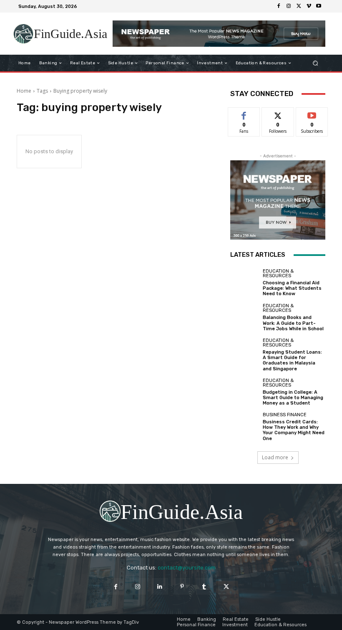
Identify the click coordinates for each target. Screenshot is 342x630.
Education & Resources (278, 273)
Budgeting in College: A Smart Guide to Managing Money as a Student (293, 398)
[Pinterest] (182, 586)
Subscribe (312, 114)
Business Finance (285, 414)
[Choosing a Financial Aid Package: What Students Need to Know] (244, 282)
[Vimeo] (309, 6)
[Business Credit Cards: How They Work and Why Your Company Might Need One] (244, 426)
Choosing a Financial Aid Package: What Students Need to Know (292, 288)
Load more (275, 457)
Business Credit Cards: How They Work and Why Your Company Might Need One (293, 430)
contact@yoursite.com (187, 567)
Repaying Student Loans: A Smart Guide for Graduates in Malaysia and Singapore (292, 360)
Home (24, 90)
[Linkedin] (160, 586)
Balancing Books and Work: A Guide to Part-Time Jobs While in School (293, 323)
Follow (278, 114)
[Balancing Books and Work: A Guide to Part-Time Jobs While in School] (244, 318)
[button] (315, 63)
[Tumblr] (204, 586)
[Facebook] (279, 6)
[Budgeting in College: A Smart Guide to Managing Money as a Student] (244, 392)
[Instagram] (289, 6)
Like (244, 114)
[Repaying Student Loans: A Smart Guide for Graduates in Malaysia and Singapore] (244, 352)
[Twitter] (299, 6)
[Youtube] (319, 6)
